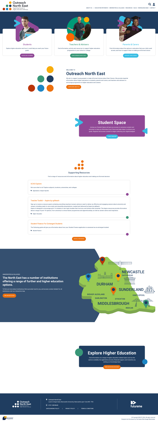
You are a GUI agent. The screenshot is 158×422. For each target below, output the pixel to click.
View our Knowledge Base (112, 367)
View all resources (79, 239)
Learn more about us (73, 87)
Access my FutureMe (27, 55)
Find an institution (9, 295)
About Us (89, 7)
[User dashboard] (154, 4)
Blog (135, 7)
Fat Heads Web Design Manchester (145, 419)
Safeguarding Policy (52, 408)
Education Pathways (101, 7)
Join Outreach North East (79, 55)
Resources (129, 7)
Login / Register (112, 136)
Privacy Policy (70, 408)
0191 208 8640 (53, 405)
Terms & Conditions (87, 408)
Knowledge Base (143, 7)
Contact (152, 7)
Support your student (131, 55)
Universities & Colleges (116, 7)
